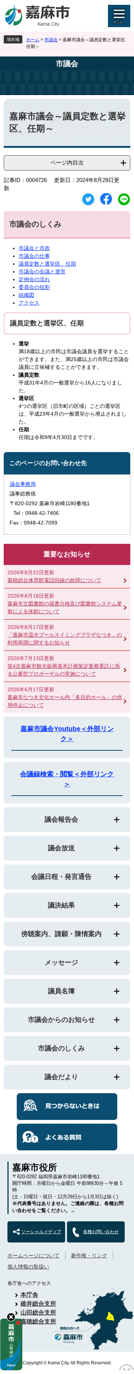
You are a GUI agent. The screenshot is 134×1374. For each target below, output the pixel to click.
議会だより (61, 1077)
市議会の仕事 (34, 256)
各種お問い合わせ (101, 1231)
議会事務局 (23, 484)
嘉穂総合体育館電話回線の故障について (54, 580)
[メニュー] (119, 16)
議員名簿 (61, 991)
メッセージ (61, 962)
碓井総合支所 (38, 1303)
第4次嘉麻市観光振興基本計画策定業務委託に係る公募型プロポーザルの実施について (63, 670)
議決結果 (61, 905)
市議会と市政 (34, 248)
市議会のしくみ (61, 1048)
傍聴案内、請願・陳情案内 (61, 934)
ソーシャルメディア (41, 1231)
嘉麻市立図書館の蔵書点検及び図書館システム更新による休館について (64, 607)
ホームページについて (33, 1255)
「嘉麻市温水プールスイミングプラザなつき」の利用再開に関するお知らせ (64, 639)
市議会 (51, 39)
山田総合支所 (38, 1312)
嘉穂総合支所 (38, 1321)
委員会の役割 (34, 287)
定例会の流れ (34, 279)
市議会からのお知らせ (61, 1019)
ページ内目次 (67, 162)
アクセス (29, 303)
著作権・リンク (89, 1255)
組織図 (26, 295)
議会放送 (61, 848)
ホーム (32, 39)
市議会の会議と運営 (42, 272)
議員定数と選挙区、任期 (47, 264)
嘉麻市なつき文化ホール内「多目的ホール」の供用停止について (64, 701)
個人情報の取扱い (28, 1267)
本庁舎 (29, 1295)
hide (11, 1317)
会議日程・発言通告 (61, 876)
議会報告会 (61, 819)
